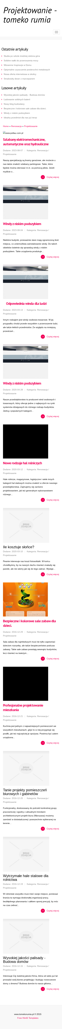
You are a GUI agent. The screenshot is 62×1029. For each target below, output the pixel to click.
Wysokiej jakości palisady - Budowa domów (24, 95)
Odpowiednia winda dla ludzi (24, 303)
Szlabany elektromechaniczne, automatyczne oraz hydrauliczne (25, 141)
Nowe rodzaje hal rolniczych (22, 463)
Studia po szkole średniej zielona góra (22, 56)
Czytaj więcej (53, 177)
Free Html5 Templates (27, 1018)
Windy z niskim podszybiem (17, 113)
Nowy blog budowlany (14, 104)
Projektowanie (30, 126)
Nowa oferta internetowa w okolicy (20, 74)
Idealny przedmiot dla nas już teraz (20, 117)
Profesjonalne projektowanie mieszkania (23, 707)
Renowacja (16, 126)
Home (6, 126)
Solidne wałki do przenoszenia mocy (21, 60)
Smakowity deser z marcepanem (19, 78)
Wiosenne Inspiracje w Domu (17, 65)
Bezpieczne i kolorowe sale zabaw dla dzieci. (25, 108)
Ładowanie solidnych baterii (17, 99)
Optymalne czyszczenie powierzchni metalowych (27, 69)
